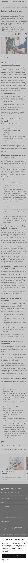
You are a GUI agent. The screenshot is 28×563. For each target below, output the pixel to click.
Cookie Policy (5, 551)
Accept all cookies (14, 556)
